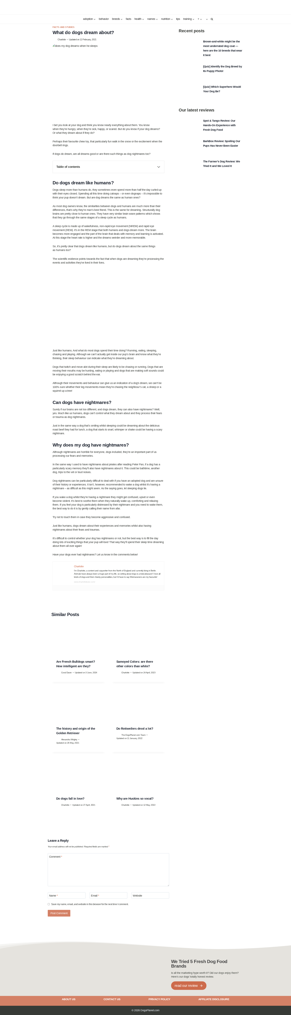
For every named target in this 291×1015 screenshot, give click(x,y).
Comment (55, 856)
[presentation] (78, 639)
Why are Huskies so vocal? (135, 798)
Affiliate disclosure (213, 999)
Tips (178, 18)
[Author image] (54, 39)
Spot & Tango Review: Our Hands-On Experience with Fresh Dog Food (219, 125)
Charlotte (62, 39)
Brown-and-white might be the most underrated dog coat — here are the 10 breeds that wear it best (222, 48)
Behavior (104, 18)
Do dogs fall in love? (70, 798)
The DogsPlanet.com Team (133, 735)
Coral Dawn (66, 672)
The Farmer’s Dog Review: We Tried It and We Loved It (221, 164)
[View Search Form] (211, 19)
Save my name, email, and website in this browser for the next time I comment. (89, 904)
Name (53, 895)
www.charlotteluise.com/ (84, 582)
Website (137, 895)
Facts (128, 18)
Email (95, 895)
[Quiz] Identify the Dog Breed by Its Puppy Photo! (222, 69)
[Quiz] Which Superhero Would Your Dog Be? (222, 89)
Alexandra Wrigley (69, 739)
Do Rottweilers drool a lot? (134, 728)
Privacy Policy (159, 999)
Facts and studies (64, 27)
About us (68, 999)
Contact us (112, 999)
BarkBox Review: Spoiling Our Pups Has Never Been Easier (221, 143)
